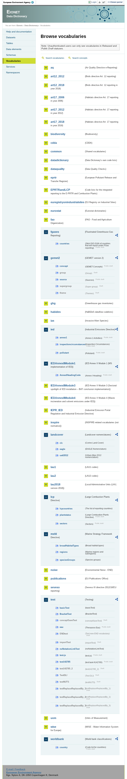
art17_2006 (57, 97)
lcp (52, 496)
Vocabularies (13, 61)
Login (94, 2)
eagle (62, 449)
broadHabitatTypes (69, 545)
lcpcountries (66, 508)
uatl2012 (64, 455)
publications (58, 578)
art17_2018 (57, 121)
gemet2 (55, 258)
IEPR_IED (57, 410)
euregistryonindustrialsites (67, 202)
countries (64, 243)
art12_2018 (57, 85)
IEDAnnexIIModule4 (63, 398)
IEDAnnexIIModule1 (63, 363)
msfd (54, 534)
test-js (63, 655)
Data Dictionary (31, 25)
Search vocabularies (55, 58)
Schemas (11, 55)
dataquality (57, 169)
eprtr (54, 177)
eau (61, 627)
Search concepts (79, 58)
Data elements (13, 49)
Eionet (19, 25)
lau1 (53, 467)
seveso (55, 587)
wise (53, 726)
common (56, 151)
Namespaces (13, 72)
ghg (53, 303)
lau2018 (55, 484)
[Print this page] (100, 2)
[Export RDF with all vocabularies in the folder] (116, 236)
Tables (9, 43)
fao (53, 219)
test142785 (65, 662)
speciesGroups (67, 560)
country (63, 747)
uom (53, 718)
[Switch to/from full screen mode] (104, 2)
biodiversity (58, 134)
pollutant (64, 353)
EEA (19, 2)
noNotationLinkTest (70, 649)
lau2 (53, 475)
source (63, 279)
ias (52, 320)
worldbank (57, 739)
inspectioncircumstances (72, 344)
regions (63, 552)
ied (52, 329)
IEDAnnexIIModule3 (63, 385)
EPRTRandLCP (60, 189)
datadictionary (60, 160)
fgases (55, 231)
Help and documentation (19, 31)
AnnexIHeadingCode (70, 375)
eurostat (56, 210)
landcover (57, 434)
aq (52, 67)
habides (56, 312)
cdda (54, 142)
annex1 (63, 337)
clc (61, 443)
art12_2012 (57, 76)
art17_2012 (57, 109)
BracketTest (65, 614)
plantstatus (65, 515)
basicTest (64, 608)
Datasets (10, 37)
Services (10, 66)
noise (54, 570)
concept (64, 266)
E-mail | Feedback (15, 769)
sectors (63, 523)
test (53, 599)
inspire (55, 422)
